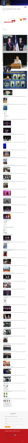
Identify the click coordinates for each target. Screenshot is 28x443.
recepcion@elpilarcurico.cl (8, 438)
